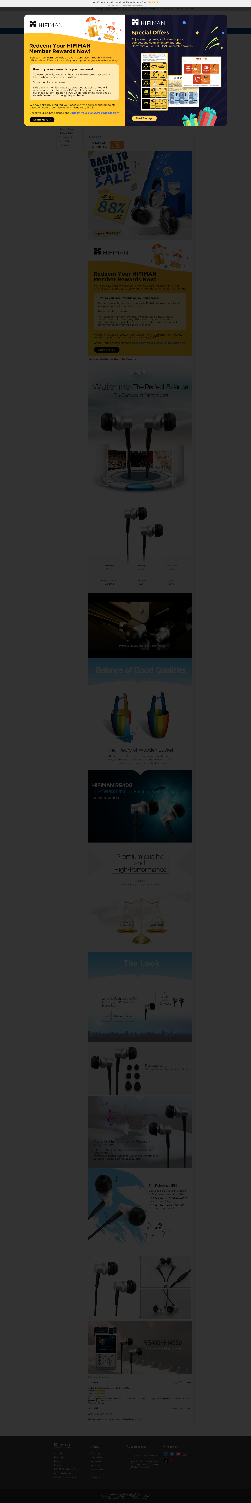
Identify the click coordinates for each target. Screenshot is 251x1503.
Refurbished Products (131, 2)
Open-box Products (108, 2)
